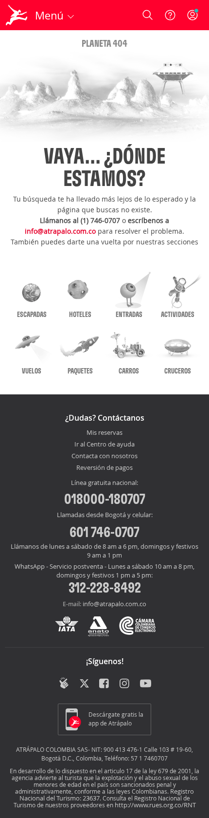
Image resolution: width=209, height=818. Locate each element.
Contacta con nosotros (104, 456)
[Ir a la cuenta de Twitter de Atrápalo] (84, 684)
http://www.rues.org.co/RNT (155, 804)
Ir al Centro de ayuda (104, 444)
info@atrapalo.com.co (60, 231)
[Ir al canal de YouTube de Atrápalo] (145, 684)
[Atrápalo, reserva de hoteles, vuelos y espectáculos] (16, 15)
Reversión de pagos (104, 468)
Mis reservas (104, 433)
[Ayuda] (170, 15)
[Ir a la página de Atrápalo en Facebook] (104, 684)
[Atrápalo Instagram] (125, 684)
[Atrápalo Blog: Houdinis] (64, 683)
